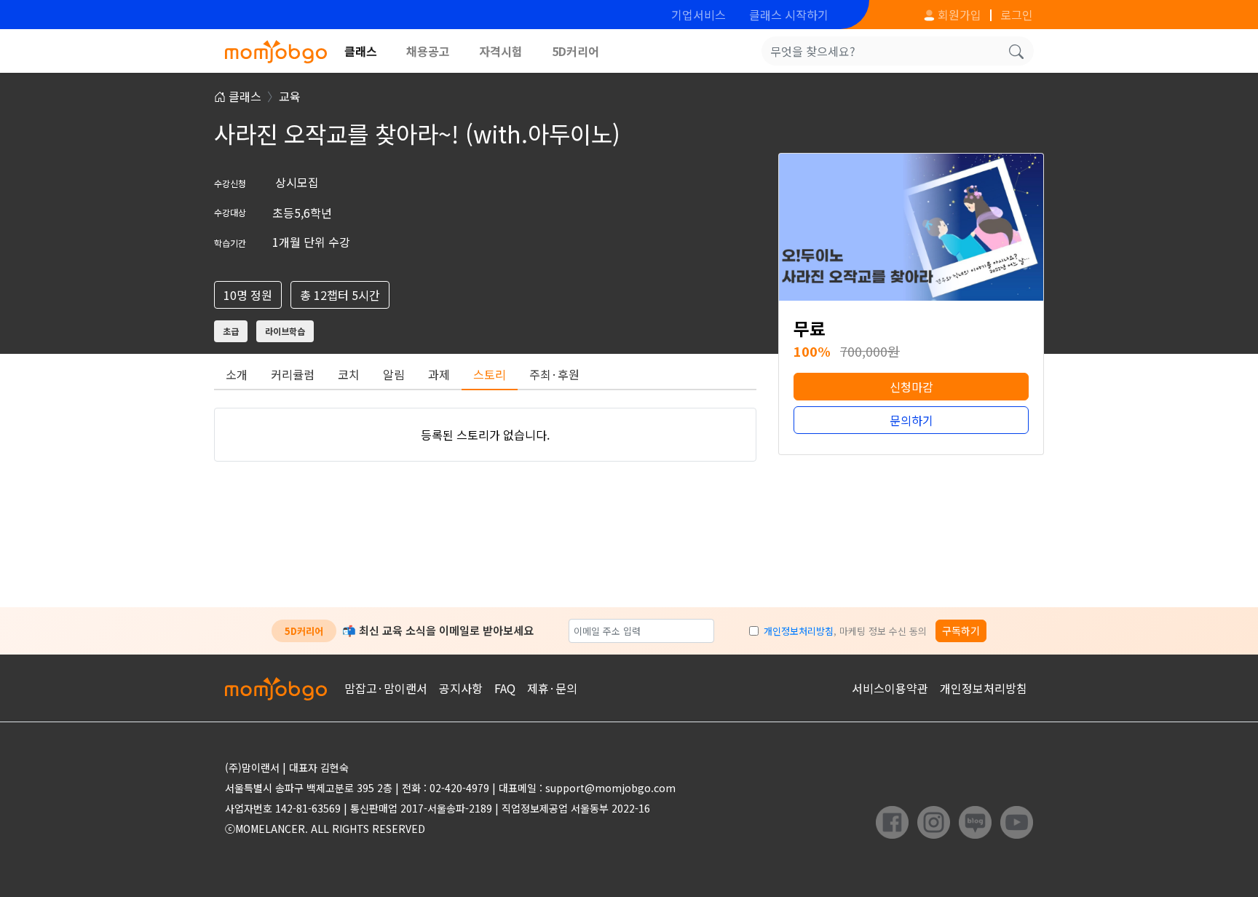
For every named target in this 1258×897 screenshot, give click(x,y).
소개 (237, 374)
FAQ (504, 688)
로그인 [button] (1016, 14)
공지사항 (461, 688)
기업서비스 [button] (698, 14)
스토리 (489, 374)
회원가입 (958, 14)
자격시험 (501, 51)
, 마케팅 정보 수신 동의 (845, 631)
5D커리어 (575, 51)
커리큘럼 (292, 374)
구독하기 (961, 630)
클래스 (360, 51)
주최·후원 (554, 374)
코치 (349, 374)
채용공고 (428, 51)
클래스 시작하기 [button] (788, 14)
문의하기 (911, 420)
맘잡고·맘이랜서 (385, 688)
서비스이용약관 (890, 688)
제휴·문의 (552, 688)
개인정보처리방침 (799, 631)
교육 (290, 96)
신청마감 (911, 386)
